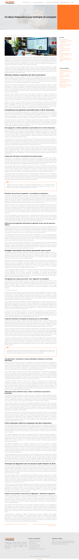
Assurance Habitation (38, 2)
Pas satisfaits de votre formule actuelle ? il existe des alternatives (65, 81)
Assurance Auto (27, 2)
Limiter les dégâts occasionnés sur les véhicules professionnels (66, 41)
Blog (72, 2)
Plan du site (39, 559)
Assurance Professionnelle (52, 2)
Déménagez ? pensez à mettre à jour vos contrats (17, 524)
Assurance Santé (65, 2)
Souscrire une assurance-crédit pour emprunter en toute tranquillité (44, 525)
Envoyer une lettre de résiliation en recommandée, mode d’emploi (66, 86)
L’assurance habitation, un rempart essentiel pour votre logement (66, 55)
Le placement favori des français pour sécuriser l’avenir (65, 50)
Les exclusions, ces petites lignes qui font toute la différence (65, 46)
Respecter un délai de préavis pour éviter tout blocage (65, 76)
